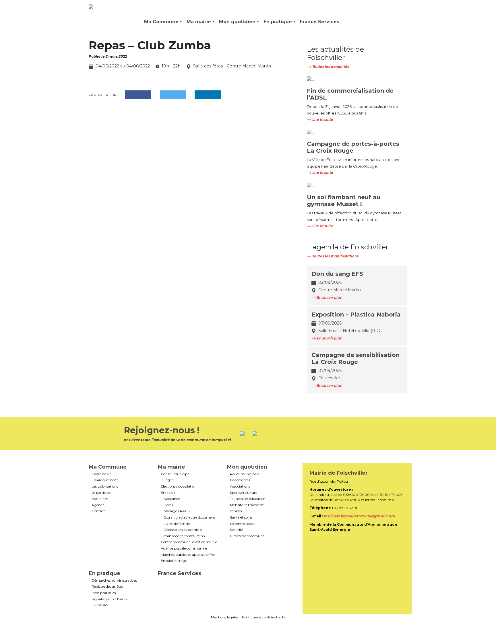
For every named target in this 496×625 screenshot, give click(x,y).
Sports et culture (243, 492)
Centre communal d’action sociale (189, 542)
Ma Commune (161, 21)
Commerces (240, 480)
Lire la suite (322, 119)
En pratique (278, 21)
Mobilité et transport (247, 505)
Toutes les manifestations (335, 256)
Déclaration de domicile (183, 529)
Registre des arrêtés (107, 586)
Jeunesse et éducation (248, 498)
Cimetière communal (248, 536)
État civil (168, 492)
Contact (98, 511)
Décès (168, 505)
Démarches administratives (114, 580)
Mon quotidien (237, 21)
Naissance (172, 498)
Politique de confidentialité (263, 617)
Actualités (100, 498)
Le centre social (242, 523)
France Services (319, 21)
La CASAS (100, 605)
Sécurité (236, 529)
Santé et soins (241, 517)
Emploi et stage (174, 560)
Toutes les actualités (330, 67)
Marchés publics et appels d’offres (188, 554)
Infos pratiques (104, 592)
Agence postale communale (184, 548)
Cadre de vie (101, 474)
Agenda (98, 505)
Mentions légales (224, 617)
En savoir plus (329, 297)
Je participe (101, 492)
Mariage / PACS (176, 511)
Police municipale (244, 474)
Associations (240, 486)
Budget (167, 480)
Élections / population (179, 486)
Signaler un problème (109, 599)
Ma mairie (199, 21)
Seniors (236, 511)
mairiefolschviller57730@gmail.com (359, 516)
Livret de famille (177, 523)
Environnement (105, 480)
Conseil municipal (175, 474)
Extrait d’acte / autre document (189, 517)
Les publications (105, 486)
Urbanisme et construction (183, 536)
